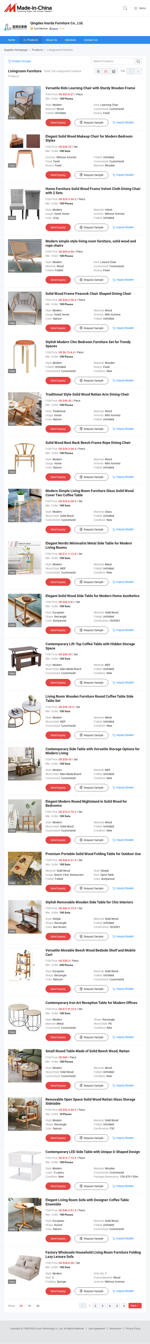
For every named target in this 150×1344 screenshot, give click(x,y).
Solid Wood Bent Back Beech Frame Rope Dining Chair (88, 443)
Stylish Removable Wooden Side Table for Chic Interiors (89, 902)
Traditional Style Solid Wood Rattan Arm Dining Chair (87, 394)
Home (11, 40)
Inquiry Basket (125, 122)
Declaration (115, 1328)
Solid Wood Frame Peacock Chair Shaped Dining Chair (88, 294)
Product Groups (21, 61)
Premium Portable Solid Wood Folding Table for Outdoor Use (93, 854)
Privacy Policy (133, 1328)
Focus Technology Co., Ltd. (49, 1328)
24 (21, 1305)
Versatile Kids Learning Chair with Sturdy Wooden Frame (90, 88)
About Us (51, 40)
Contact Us (90, 40)
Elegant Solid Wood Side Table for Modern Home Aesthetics (92, 596)
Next (133, 1305)
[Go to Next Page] (138, 71)
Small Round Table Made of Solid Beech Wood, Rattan (87, 1051)
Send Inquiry (58, 122)
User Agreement (96, 1328)
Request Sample (93, 122)
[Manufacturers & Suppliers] (28, 7)
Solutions (70, 40)
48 (37, 1306)
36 (29, 1306)
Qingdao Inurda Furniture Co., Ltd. (56, 23)
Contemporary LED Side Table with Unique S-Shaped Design (93, 1152)
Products (32, 40)
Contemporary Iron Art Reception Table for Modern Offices (91, 1003)
